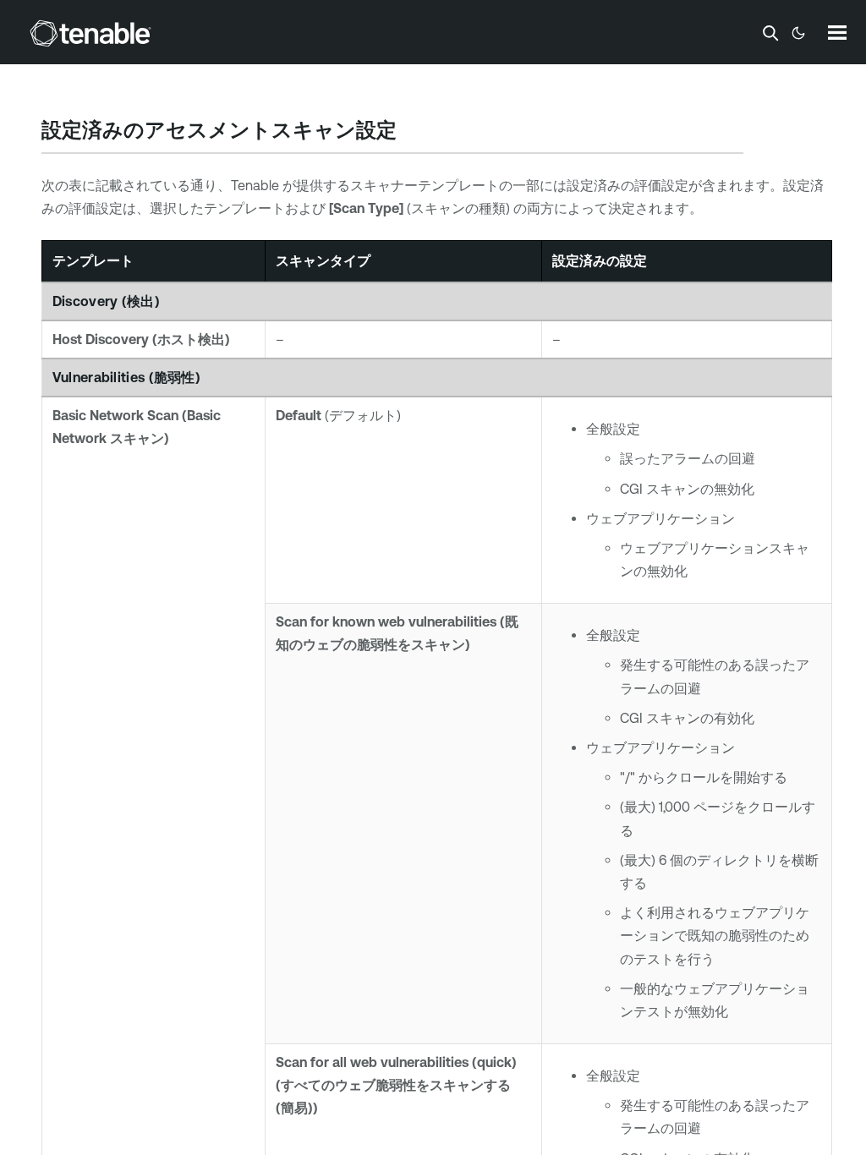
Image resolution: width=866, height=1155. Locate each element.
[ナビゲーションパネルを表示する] (837, 32)
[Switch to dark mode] (798, 33)
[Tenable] (90, 33)
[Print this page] (411, 132)
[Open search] (770, 33)
